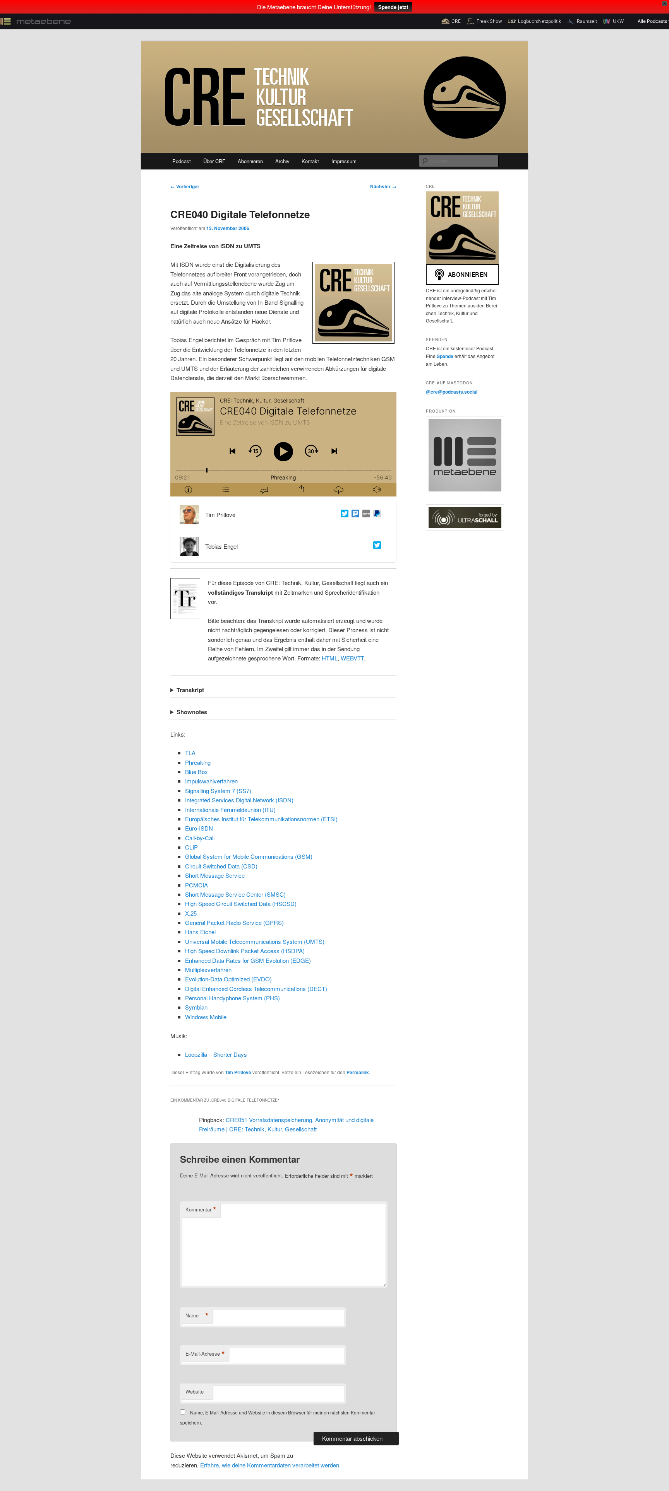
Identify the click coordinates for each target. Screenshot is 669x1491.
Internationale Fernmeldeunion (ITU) (230, 809)
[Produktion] (462, 455)
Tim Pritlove (238, 1072)
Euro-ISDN (199, 828)
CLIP (191, 847)
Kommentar (200, 1209)
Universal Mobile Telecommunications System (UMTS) (254, 941)
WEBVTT (352, 658)
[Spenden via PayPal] (375, 515)
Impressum (344, 161)
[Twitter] (343, 515)
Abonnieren (250, 161)
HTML (330, 658)
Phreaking (198, 762)
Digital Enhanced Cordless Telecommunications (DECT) (256, 988)
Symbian (196, 1007)
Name (197, 1315)
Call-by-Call (199, 838)
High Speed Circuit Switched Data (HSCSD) (241, 903)
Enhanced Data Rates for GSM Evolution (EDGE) (248, 960)
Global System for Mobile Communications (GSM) (248, 856)
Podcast (181, 161)
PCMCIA (196, 885)
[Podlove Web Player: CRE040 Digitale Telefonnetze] (283, 444)
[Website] (364, 515)
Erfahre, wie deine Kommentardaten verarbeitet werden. (270, 1465)
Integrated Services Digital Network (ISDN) (239, 800)
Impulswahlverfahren (211, 781)
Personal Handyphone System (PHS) (232, 998)
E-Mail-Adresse (205, 1354)
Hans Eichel (200, 932)
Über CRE (214, 161)
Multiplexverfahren (208, 970)
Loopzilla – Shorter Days (216, 1054)
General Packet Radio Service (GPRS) (234, 922)
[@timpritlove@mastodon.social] (353, 515)
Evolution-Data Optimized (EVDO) (228, 979)
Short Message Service (215, 875)
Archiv (282, 161)
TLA (190, 753)
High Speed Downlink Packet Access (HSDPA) (245, 951)
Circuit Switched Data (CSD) (221, 866)
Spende (446, 356)
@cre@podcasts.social (451, 391)
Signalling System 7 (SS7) (218, 790)
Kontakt (310, 161)
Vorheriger (184, 186)
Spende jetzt (393, 6)
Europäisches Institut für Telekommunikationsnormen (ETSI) (261, 819)
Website (194, 1391)
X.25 (191, 913)
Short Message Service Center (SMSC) (235, 894)
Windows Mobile (205, 1017)
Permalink (358, 1072)
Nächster (383, 186)
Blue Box (196, 772)
